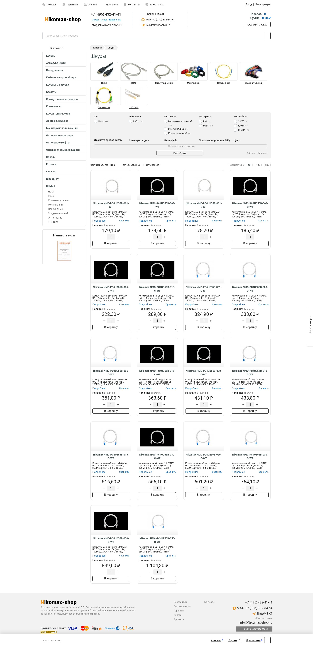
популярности (152, 165)
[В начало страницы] (267, 640)
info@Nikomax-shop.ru (255, 622)
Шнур (103, 121)
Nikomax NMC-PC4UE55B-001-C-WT (204, 289)
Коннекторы (53, 106)
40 (249, 165)
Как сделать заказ (52, 640)
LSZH (138, 121)
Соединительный (58, 213)
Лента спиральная (57, 120)
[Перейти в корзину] (246, 16)
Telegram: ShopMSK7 (157, 25)
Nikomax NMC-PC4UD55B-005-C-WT (111, 289)
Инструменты (54, 70)
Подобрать (180, 153)
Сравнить (216, 640)
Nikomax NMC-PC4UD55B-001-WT (111, 205)
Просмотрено (253, 640)
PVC (207, 121)
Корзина (232, 640)
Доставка (111, 4)
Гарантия (72, 4)
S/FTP (242, 121)
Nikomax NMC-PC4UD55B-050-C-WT (111, 540)
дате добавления (132, 165)
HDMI (51, 191)
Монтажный (55, 204)
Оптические (55, 217)
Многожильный (178, 129)
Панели (50, 157)
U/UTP (243, 130)
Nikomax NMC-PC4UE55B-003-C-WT (250, 289)
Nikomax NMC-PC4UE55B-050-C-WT (157, 540)
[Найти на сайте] (267, 35)
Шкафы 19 (52, 178)
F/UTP (243, 125)
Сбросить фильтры (257, 153)
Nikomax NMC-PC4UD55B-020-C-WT (204, 372)
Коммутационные (58, 200)
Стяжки (50, 171)
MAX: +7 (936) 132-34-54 (159, 19)
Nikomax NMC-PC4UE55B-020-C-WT (204, 456)
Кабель (50, 55)
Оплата (92, 4)
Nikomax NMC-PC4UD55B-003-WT (157, 205)
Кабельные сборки (57, 84)
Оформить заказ (257, 24)
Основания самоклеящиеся (63, 149)
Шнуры (50, 186)
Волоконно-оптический (180, 123)
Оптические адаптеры (59, 135)
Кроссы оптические (58, 113)
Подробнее (98, 220)
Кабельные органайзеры (61, 77)
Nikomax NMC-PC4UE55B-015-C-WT (111, 456)
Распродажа (180, 602)
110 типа (53, 222)
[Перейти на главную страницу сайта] (62, 19)
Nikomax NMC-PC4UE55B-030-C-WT (250, 456)
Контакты (134, 4)
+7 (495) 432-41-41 (105, 14)
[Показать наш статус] (64, 250)
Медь (208, 125)
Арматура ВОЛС (56, 63)
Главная (97, 47)
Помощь (52, 4)
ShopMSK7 (264, 613)
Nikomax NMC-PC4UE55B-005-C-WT (111, 372)
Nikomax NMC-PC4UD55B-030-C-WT (157, 456)
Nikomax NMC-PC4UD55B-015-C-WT (157, 372)
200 (267, 165)
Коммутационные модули (62, 99)
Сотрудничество (182, 606)
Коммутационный (179, 133)
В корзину (111, 243)
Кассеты (51, 91)
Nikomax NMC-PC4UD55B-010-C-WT (157, 289)
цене (112, 165)
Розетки (51, 164)
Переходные (55, 208)
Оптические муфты (58, 142)
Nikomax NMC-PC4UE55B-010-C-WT (250, 372)
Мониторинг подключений (62, 128)
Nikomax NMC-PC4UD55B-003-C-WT (250, 205)
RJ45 (51, 195)
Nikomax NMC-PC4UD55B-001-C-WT (204, 205)
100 (258, 165)
